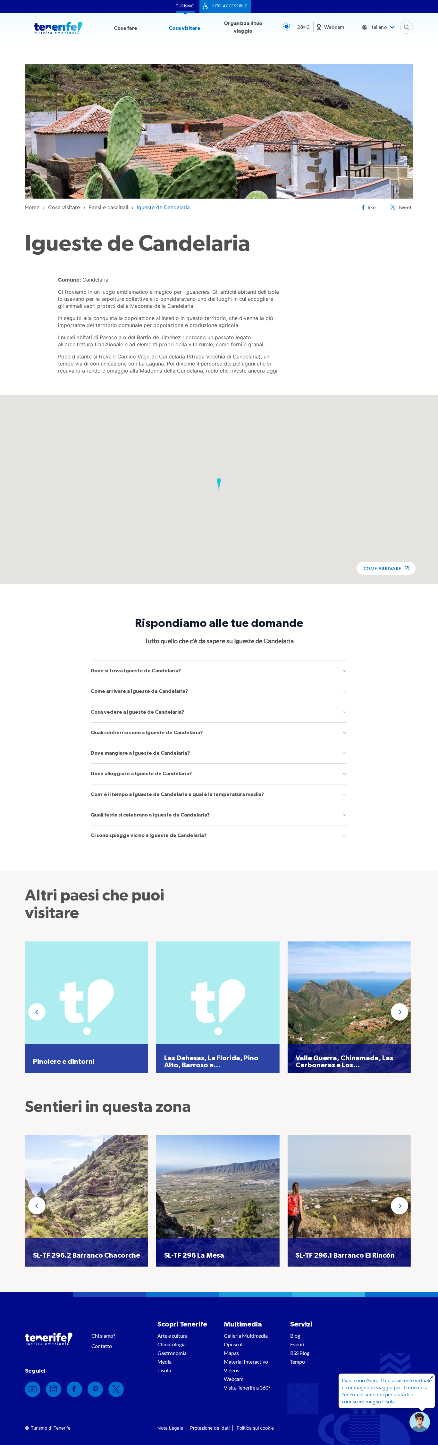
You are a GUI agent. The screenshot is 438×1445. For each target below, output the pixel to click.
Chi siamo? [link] (103, 1336)
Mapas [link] (231, 1353)
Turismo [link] (185, 6)
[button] (219, 484)
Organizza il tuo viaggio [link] (243, 27)
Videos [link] (231, 1370)
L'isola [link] (164, 1370)
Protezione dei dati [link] (210, 1428)
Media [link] (164, 1362)
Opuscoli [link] (234, 1344)
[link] (32, 207)
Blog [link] (295, 1336)
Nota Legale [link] (170, 1428)
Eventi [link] (297, 1344)
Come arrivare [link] (382, 568)
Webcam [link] (334, 27)
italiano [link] (378, 27)
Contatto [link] (101, 1346)
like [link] (372, 207)
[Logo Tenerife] (58, 29)
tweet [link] (405, 207)
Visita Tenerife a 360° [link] (247, 1387)
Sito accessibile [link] (230, 6)
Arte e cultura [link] (172, 1336)
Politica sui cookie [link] (255, 1428)
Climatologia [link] (171, 1344)
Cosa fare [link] (125, 28)
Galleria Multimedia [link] (246, 1336)
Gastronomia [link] (172, 1353)
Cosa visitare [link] (184, 28)
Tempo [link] (297, 1362)
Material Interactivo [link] (246, 1362)
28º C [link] (303, 27)
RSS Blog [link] (299, 1353)
